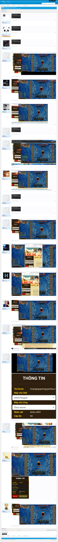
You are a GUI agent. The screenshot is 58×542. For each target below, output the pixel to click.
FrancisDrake (4, 332)
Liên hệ (44, 538)
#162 (55, 32)
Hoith (3, 280)
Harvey (15, 8)
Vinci (6, 10)
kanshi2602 (4, 460)
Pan (2, 34)
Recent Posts (9, 3)
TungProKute (4, 60)
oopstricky (3, 148)
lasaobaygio (4, 308)
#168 (55, 167)
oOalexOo (3, 511)
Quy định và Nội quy (53, 539)
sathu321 (3, 215)
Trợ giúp (47, 538)
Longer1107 (4, 111)
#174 (55, 297)
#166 (55, 124)
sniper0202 (4, 202)
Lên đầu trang (53, 538)
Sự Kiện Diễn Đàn (8, 8)
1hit (3, 22)
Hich (3, 87)
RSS (55, 538)
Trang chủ (49, 538)
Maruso (3, 431)
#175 (55, 321)
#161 (55, 20)
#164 (55, 76)
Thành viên (8, 1)
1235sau (3, 227)
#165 (55, 100)
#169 (55, 191)
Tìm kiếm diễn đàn (4, 3)
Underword (4, 361)
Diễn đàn (3, 1)
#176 (55, 350)
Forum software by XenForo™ (9, 539)
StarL (3, 178)
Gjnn (12, 46)
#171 (55, 213)
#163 (55, 46)
